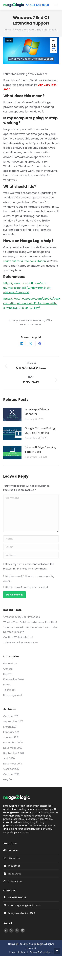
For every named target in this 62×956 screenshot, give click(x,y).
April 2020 (9, 758)
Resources (14, 873)
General (8, 668)
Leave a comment (31, 324)
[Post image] (12, 414)
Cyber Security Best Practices (21, 617)
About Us (14, 858)
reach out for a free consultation (24, 261)
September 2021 (13, 721)
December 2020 (13, 742)
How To (7, 674)
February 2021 (11, 732)
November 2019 (12, 763)
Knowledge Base (13, 679)
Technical (9, 690)
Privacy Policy (17, 952)
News (9, 40)
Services (13, 850)
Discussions (10, 663)
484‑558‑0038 (39, 5)
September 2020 (13, 753)
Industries (14, 866)
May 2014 (8, 779)
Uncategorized (12, 695)
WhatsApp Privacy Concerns (37, 411)
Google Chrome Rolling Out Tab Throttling (40, 430)
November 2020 (12, 747)
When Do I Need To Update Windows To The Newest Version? (30, 630)
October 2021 (11, 716)
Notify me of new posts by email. (27, 587)
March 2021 (9, 726)
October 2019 (11, 769)
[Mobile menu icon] (55, 5)
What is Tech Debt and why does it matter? (30, 622)
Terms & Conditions (41, 952)
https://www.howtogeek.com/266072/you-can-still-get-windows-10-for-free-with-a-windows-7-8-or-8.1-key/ (31, 303)
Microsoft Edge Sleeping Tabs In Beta (40, 449)
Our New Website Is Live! (18, 637)
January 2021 (11, 737)
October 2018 (11, 774)
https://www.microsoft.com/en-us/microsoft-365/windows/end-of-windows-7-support (27, 287)
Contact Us (15, 881)
